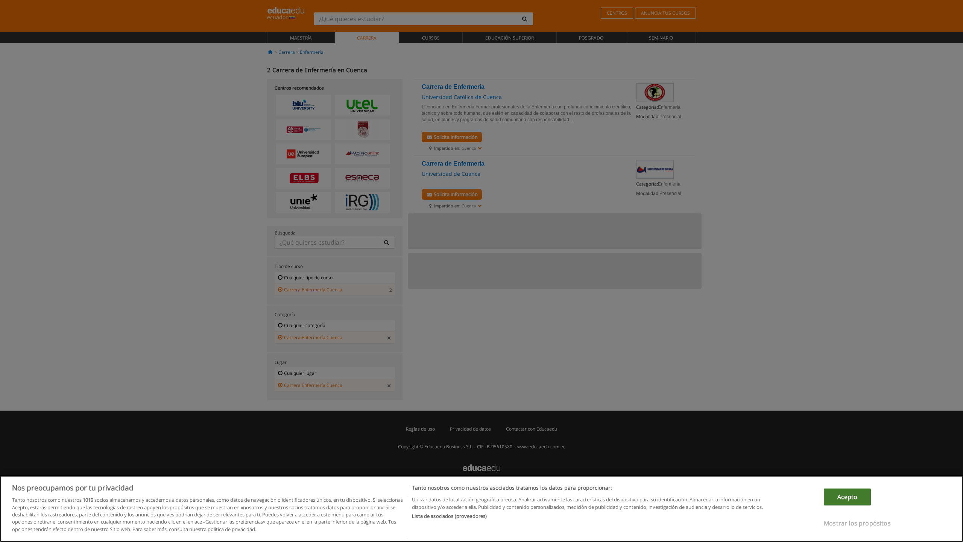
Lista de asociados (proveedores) (449, 516)
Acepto (847, 497)
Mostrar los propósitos (857, 523)
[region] (481, 509)
